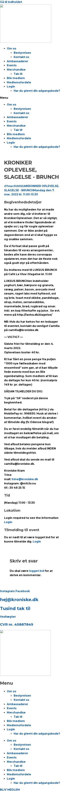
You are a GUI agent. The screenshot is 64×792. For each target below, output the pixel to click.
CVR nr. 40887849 (16, 624)
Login (11, 86)
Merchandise (16, 69)
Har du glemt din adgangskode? (37, 90)
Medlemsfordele (19, 82)
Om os (11, 48)
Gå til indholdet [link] (11, 2)
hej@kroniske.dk (19, 599)
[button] (32, 98)
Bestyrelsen (22, 52)
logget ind (36, 570)
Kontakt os (21, 57)
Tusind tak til (15, 608)
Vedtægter (8, 616)
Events (12, 65)
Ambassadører (17, 61)
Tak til (18, 74)
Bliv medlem (16, 78)
